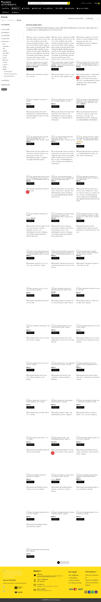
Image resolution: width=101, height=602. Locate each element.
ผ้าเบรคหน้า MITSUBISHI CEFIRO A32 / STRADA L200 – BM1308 (36, 475)
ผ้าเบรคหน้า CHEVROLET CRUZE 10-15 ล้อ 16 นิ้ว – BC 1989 (88, 289)
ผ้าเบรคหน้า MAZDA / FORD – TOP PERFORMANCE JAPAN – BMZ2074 (60, 438)
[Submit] (68, 3)
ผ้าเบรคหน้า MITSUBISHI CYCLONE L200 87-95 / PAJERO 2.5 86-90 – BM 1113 (62, 475)
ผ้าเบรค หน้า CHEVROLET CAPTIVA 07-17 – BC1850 (37, 100)
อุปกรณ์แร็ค (6, 46)
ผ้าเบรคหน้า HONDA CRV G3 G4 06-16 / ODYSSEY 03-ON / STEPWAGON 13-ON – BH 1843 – (88, 364)
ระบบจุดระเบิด (5, 38)
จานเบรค (5, 64)
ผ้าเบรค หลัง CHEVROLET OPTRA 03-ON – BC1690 (37, 214)
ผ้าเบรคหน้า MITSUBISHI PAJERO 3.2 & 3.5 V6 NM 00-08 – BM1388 (87, 513)
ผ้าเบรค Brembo (8, 71)
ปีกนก (4, 44)
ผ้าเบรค (4, 69)
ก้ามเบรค (5, 55)
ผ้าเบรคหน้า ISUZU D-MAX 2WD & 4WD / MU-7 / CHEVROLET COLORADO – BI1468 (87, 401)
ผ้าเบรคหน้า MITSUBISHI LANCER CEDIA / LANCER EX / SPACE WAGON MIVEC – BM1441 (87, 476)
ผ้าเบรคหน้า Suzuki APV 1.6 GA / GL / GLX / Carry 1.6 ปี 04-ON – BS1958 (37, 289)
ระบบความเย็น (5, 29)
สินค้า (15, 8)
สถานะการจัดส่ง (83, 8)
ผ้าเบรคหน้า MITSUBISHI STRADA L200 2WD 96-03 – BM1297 (37, 550)
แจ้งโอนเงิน (70, 8)
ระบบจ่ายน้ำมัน (5, 35)
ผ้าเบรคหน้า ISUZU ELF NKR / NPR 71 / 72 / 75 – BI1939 (37, 438)
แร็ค (4, 48)
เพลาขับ (5, 58)
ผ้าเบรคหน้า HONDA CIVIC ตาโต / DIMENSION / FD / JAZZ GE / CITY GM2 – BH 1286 (63, 363)
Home (3, 20)
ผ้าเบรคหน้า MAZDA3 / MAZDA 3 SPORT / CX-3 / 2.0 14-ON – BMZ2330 (88, 438)
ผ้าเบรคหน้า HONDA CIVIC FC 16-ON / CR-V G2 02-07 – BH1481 (37, 363)
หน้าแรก (6, 8)
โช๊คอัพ (4, 67)
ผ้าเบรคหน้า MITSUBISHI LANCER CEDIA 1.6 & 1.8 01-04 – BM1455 (37, 513)
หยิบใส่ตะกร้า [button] (80, 69)
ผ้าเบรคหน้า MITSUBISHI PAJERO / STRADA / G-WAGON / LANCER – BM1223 (62, 513)
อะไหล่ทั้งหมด (5, 80)
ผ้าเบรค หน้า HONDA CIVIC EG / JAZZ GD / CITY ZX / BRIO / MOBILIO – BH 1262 (62, 100)
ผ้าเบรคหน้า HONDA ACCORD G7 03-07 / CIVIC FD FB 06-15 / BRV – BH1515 (61, 326)
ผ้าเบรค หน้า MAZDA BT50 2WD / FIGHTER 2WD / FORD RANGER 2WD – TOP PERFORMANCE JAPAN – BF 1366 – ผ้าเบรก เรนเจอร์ (37, 138)
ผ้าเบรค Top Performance (10, 74)
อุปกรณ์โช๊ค (6, 53)
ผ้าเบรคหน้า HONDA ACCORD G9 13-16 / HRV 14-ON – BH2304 (88, 326)
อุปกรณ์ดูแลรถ (5, 32)
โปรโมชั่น (27, 8)
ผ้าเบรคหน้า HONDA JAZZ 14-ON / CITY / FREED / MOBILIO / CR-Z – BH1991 (36, 401)
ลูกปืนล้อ (5, 51)
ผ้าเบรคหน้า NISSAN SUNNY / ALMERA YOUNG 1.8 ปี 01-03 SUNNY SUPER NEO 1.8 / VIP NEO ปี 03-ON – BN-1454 (87, 253)
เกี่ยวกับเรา (5, 12)
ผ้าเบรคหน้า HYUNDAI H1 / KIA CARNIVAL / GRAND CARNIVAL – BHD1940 (62, 401)
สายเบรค (5, 62)
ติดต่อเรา (16, 12)
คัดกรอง (4, 89)
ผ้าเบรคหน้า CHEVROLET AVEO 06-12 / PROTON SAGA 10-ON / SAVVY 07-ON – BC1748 (61, 290)
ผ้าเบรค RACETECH (9, 76)
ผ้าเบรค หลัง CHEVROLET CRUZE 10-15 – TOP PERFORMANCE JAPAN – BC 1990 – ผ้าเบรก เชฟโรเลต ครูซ (87, 178)
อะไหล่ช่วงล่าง (11, 20)
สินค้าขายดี (37, 8)
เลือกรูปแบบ (30, 69)
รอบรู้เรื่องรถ (49, 8)
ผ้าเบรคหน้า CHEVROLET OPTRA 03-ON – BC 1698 (38, 326)
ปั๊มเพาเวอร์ (5, 60)
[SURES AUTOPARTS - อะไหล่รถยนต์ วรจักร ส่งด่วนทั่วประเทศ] (13, 3)
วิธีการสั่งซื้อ (59, 8)
